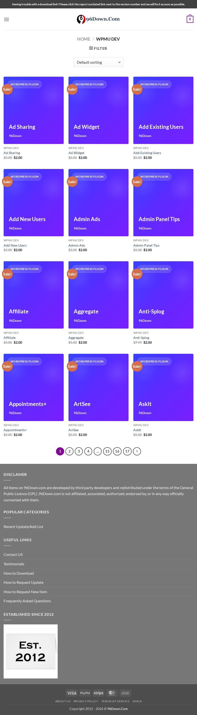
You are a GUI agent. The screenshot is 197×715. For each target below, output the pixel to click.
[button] (6, 19)
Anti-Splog (141, 338)
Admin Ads (76, 245)
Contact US (13, 554)
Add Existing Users (147, 153)
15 (107, 451)
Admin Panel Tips (146, 245)
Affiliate (10, 338)
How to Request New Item (25, 591)
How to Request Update (23, 582)
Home (83, 39)
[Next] (137, 451)
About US (63, 701)
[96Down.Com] (98, 19)
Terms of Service (115, 701)
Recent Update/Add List (23, 526)
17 (127, 451)
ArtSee (73, 430)
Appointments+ (15, 430)
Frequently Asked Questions (27, 600)
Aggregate (76, 338)
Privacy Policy (86, 701)
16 (117, 451)
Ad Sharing (12, 153)
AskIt (137, 430)
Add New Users (15, 245)
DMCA (137, 701)
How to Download (19, 573)
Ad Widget (76, 153)
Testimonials (14, 563)
